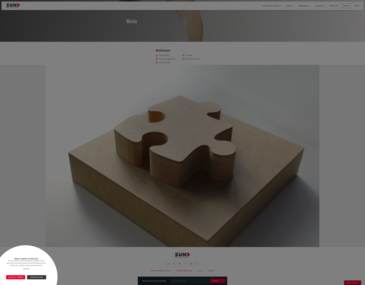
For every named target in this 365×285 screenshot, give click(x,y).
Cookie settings (36, 277)
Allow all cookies (15, 277)
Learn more (26, 268)
